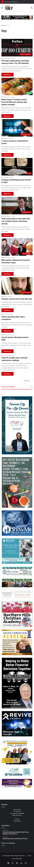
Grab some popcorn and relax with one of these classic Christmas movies (15, 221)
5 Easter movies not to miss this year (16, 299)
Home (4, 25)
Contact (17, 819)
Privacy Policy (17, 821)
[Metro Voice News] (9, 7)
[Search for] (32, 8)
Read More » (7, 74)
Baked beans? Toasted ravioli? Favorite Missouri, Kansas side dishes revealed (14, 102)
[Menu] (2, 8)
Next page (27, 380)
